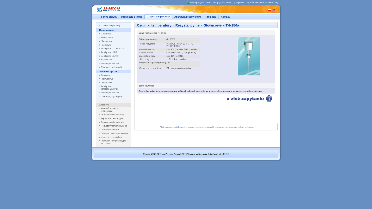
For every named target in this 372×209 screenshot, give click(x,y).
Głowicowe (106, 34)
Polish (193, 2)
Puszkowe (106, 45)
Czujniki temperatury (110, 25)
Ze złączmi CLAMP (110, 56)
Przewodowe (107, 37)
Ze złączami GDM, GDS (112, 48)
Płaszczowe (106, 41)
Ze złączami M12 (109, 52)
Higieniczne (106, 59)
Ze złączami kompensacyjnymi (109, 87)
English (200, 2)
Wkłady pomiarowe (110, 92)
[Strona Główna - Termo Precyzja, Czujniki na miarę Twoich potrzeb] (112, 12)
